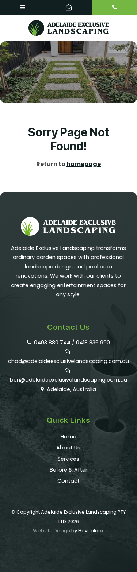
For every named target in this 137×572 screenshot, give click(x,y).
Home (68, 436)
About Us (68, 447)
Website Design (51, 530)
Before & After (68, 470)
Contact (68, 480)
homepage (83, 164)
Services (68, 459)
